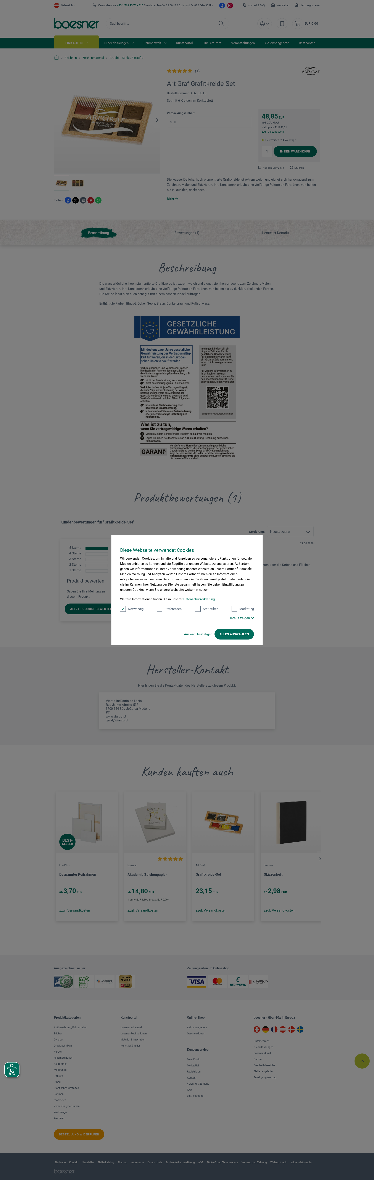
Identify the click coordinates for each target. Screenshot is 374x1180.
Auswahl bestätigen (198, 634)
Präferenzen (173, 609)
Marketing (246, 609)
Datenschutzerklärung (199, 599)
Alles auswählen (234, 634)
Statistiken (210, 609)
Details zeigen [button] (240, 618)
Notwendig (135, 609)
